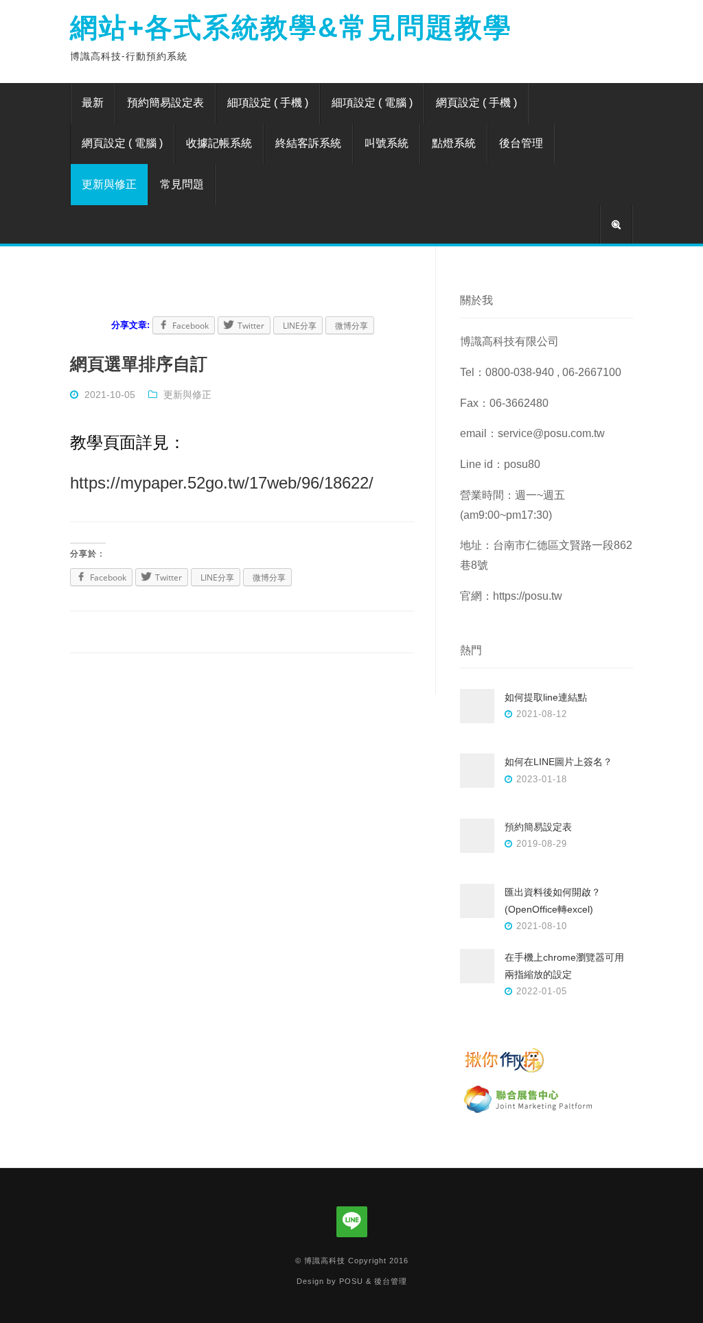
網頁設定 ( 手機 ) (476, 102)
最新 (93, 102)
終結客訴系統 (308, 143)
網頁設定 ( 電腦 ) (122, 143)
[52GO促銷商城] (528, 1113)
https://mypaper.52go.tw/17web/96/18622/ (221, 482)
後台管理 (521, 143)
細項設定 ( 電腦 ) (372, 102)
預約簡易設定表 (165, 102)
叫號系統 (386, 143)
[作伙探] (528, 1072)
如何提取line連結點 (546, 697)
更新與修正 (109, 184)
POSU (351, 1281)
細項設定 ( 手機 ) (267, 102)
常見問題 (182, 184)
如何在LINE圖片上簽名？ (558, 761)
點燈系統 (454, 143)
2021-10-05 (109, 394)
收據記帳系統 (219, 143)
